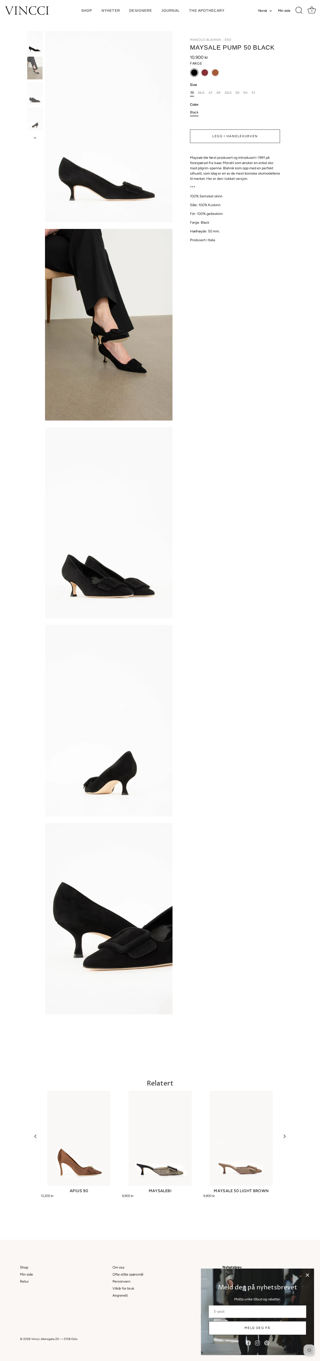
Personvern (121, 1281)
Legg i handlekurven (235, 136)
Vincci (35, 1339)
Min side (284, 11)
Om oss (118, 1267)
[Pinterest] (266, 1343)
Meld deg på (257, 1328)
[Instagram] (257, 1343)
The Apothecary (206, 11)
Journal (171, 11)
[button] (194, 72)
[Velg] (307, 1275)
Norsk (262, 11)
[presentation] (35, 1136)
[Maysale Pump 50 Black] (35, 42)
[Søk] (299, 10)
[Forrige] (35, 26)
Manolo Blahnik (205, 40)
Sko (228, 40)
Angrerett (120, 1295)
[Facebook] (248, 1343)
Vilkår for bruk (123, 1288)
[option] (35, 43)
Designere (140, 11)
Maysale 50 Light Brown (241, 1190)
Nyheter (111, 11)
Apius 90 (79, 1190)
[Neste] (35, 137)
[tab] (235, 199)
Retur (24, 1281)
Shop (86, 11)
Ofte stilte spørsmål (127, 1274)
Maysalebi (160, 1190)
